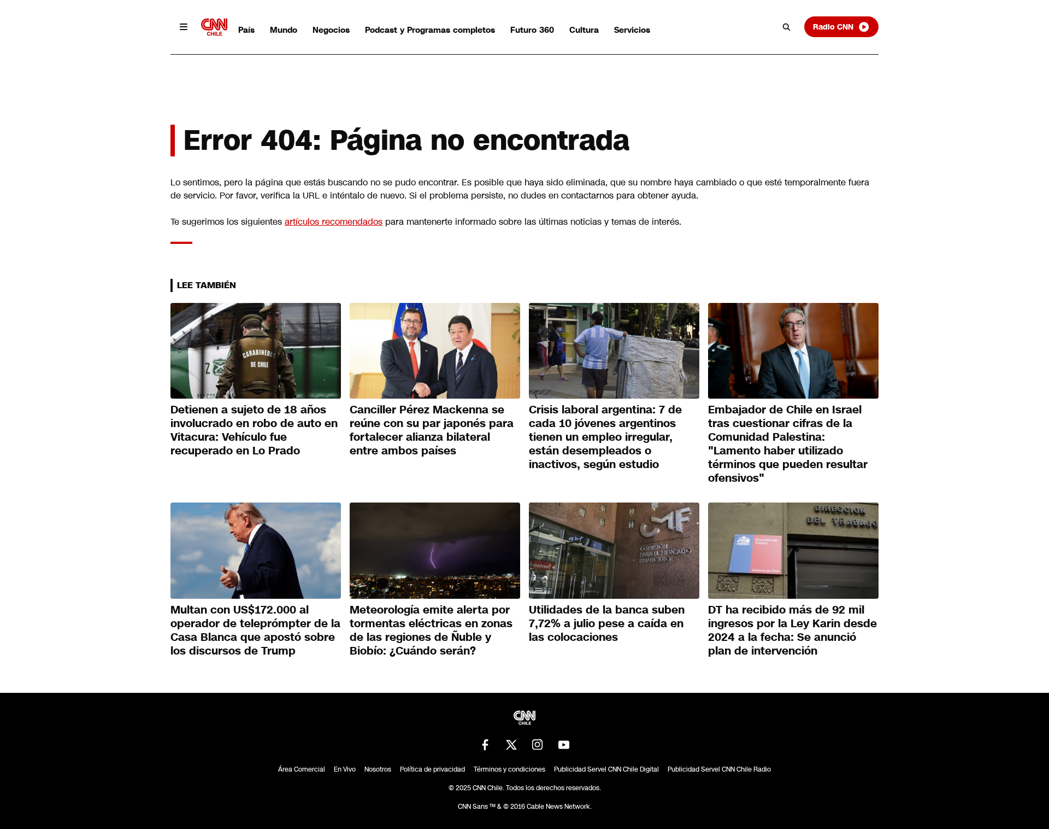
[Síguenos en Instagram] (537, 745)
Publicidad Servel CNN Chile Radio (719, 769)
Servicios (632, 30)
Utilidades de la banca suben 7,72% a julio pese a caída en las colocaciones (607, 623)
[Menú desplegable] (183, 27)
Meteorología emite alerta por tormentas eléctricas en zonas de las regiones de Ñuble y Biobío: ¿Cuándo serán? (431, 630)
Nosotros (377, 769)
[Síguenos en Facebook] (485, 745)
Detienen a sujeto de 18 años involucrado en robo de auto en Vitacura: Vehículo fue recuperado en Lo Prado (254, 430)
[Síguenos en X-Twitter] (511, 745)
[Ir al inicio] (214, 27)
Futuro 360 (532, 30)
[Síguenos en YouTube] (564, 745)
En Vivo (345, 769)
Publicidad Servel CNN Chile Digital (606, 769)
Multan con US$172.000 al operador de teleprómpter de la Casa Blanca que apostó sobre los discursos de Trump (255, 630)
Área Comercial (301, 769)
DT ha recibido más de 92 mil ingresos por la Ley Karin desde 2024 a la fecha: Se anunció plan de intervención (792, 630)
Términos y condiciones (509, 769)
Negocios (331, 30)
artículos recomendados (333, 221)
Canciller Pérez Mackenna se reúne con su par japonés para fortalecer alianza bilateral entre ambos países (432, 430)
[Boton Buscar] (787, 27)
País (246, 30)
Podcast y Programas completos (430, 30)
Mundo (283, 30)
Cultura (584, 30)
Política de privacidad (432, 769)
